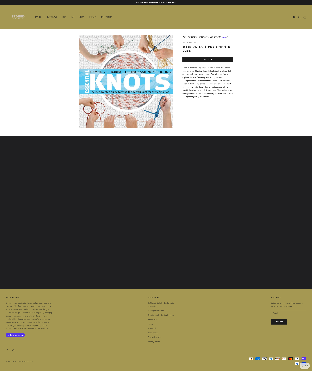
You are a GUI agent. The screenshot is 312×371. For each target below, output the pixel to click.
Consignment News (156, 310)
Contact (92, 17)
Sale (72, 17)
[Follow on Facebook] (7, 350)
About (81, 17)
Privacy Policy (154, 341)
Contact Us (152, 328)
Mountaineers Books (191, 42)
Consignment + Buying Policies (161, 315)
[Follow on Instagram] (13, 350)
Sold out (207, 59)
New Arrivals (51, 17)
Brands (38, 17)
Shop (64, 17)
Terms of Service (154, 337)
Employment (106, 17)
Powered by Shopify (25, 361)
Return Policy (153, 319)
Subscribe (279, 321)
